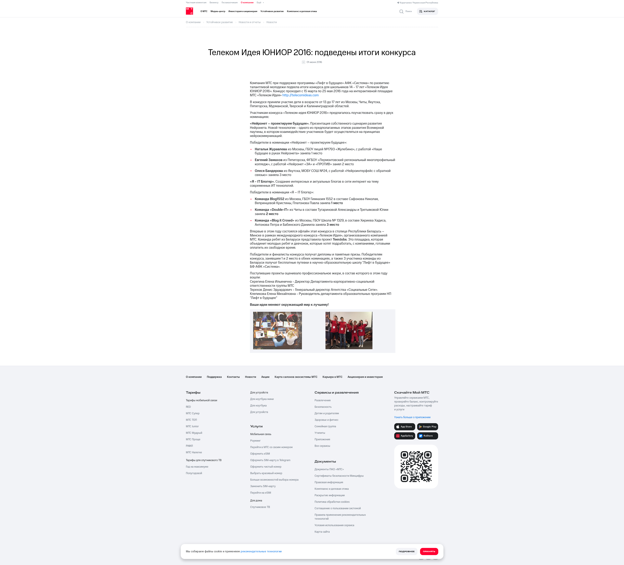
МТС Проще (193, 439)
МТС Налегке (194, 452)
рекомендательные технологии (261, 551)
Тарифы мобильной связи (201, 400)
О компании (247, 2)
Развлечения (323, 400)
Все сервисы (322, 446)
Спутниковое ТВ (260, 507)
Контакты (233, 377)
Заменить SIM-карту (263, 486)
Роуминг (255, 441)
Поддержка (214, 377)
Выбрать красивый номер (266, 473)
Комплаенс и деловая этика (332, 489)
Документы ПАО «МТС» (329, 469)
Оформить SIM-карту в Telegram (270, 460)
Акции (265, 377)
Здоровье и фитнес (326, 420)
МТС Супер (193, 413)
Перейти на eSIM (260, 493)
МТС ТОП (191, 420)
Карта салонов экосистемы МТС (296, 377)
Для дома (256, 501)
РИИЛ (189, 446)
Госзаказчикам (230, 2)
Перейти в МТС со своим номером (271, 447)
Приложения (322, 439)
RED (188, 407)
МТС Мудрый (194, 433)
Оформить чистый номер (265, 467)
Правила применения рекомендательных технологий (340, 517)
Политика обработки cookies (332, 502)
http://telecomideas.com (300, 95)
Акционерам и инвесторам (365, 377)
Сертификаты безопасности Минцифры (339, 476)
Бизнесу (214, 2)
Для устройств (259, 393)
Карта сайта (322, 532)
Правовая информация (329, 482)
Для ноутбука (258, 406)
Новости (250, 377)
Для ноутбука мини (262, 399)
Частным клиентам (196, 2)
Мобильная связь (260, 434)
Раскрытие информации (330, 495)
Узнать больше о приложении (412, 417)
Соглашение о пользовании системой (338, 508)
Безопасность (323, 407)
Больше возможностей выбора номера (274, 480)
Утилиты (320, 433)
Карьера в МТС (332, 377)
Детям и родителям (327, 413)
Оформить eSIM (260, 454)
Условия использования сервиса (334, 525)
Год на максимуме (197, 467)
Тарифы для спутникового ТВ (203, 460)
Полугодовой (194, 473)
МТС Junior (192, 426)
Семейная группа (325, 426)
